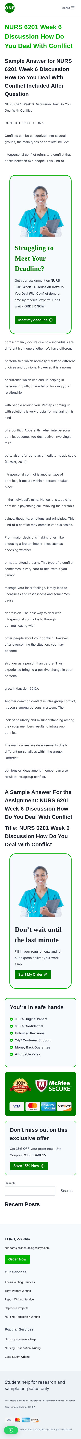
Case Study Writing (17, 1356)
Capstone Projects (16, 1308)
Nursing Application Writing (22, 1316)
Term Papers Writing (18, 1290)
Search (10, 1183)
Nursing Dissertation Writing (23, 1348)
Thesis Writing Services (20, 1282)
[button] (11, 1430)
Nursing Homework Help (20, 1339)
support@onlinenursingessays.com (27, 1247)
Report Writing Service (19, 1299)
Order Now (17, 1259)
